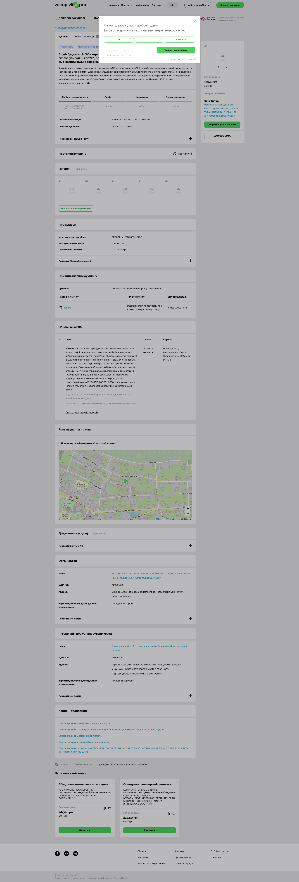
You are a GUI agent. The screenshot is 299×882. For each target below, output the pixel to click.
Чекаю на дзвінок (175, 50)
